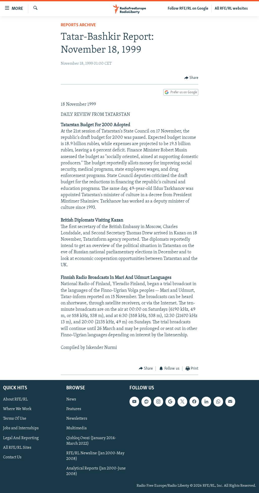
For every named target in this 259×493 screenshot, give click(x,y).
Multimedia (76, 429)
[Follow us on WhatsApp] (218, 401)
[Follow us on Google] (170, 401)
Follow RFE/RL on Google (188, 9)
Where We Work (17, 409)
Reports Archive (78, 25)
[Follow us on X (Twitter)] (182, 401)
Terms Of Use (14, 419)
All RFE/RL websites (231, 9)
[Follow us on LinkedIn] (206, 401)
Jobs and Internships (21, 429)
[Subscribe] (230, 401)
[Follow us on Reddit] (146, 401)
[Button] (191, 78)
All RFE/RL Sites (17, 448)
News (71, 399)
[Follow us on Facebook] (194, 401)
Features (73, 409)
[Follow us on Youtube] (134, 401)
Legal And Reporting (21, 438)
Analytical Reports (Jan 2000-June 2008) (96, 471)
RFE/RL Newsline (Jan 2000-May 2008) (95, 456)
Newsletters (76, 419)
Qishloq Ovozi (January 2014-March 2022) (91, 441)
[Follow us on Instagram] (158, 401)
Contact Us (12, 457)
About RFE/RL (15, 399)
